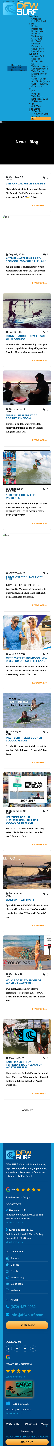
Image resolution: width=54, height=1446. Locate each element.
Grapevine (17, 67)
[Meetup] (33, 1349)
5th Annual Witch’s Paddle (25, 183)
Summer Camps (38, 78)
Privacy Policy (11, 1424)
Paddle (32, 23)
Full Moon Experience (36, 44)
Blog (33, 118)
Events (14, 1271)
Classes (15, 1265)
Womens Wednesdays (37, 35)
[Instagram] (17, 1349)
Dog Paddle (36, 41)
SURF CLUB (35, 111)
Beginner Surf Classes (37, 62)
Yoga (31, 103)
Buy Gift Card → (14, 1413)
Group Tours (17, 1284)
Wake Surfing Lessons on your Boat (39, 73)
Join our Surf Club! (40, 113)
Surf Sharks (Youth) (40, 81)
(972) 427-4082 (23, 1306)
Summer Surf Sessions (37, 57)
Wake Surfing (17, 1277)
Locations (33, 16)
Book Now (16, 64)
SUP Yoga (36, 106)
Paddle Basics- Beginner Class (38, 30)
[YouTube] (25, 1349)
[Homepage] (21, 8)
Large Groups (37, 51)
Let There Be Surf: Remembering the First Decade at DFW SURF (22, 820)
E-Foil (34, 91)
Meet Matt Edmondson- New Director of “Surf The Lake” (26, 659)
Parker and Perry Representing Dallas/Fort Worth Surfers (25, 1065)
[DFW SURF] (19, 1156)
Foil (30, 88)
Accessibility (27, 1431)
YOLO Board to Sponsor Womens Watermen (23, 982)
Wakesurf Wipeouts (20, 899)
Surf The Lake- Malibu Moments (21, 496)
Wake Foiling (37, 96)
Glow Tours (36, 38)
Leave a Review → (15, 1376)
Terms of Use (30, 1424)
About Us (35, 116)
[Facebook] (9, 1349)
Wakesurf (33, 53)
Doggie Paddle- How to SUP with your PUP (26, 337)
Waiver (14, 1290)
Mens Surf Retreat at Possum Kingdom (21, 417)
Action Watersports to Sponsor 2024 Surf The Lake (26, 260)
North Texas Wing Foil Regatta (39, 100)
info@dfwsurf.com (27, 1315)
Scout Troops (37, 48)
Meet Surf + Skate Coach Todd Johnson (24, 739)
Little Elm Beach (17, 69)
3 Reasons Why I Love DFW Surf (24, 578)
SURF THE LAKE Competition (39, 85)
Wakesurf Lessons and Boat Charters (39, 67)
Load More (27, 1110)
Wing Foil (35, 93)
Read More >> (39, 205)
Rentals (34, 26)
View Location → (14, 1222)
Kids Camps (34, 108)
